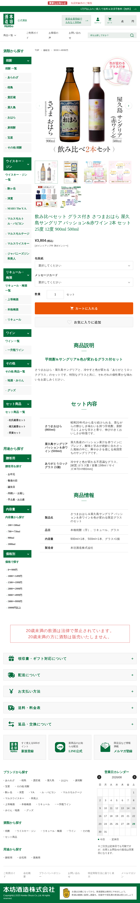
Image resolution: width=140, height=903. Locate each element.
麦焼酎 (12, 127)
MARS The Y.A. (17, 208)
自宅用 (22, 857)
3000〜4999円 (61, 50)
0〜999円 (12, 570)
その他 (10, 363)
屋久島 (12, 107)
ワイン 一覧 (12, 341)
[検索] (132, 35)
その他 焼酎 (15, 147)
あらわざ (13, 77)
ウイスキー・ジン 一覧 (16, 177)
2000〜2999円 (15, 588)
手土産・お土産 (16, 499)
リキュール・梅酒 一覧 (17, 288)
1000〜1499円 (15, 576)
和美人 (34, 798)
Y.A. (33, 792)
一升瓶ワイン (16, 349)
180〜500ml (14, 525)
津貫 (10, 198)
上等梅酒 (13, 299)
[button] (46, 172)
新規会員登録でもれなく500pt (73, 20)
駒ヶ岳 (12, 188)
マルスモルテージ (18, 233)
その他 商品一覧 (15, 371)
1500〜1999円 (15, 582)
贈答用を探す (13, 466)
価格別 (46, 50)
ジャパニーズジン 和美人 (18, 256)
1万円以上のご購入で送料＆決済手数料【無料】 (106, 9)
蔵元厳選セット (17, 426)
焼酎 (9, 60)
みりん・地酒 (12, 810)
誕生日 (11, 487)
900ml (11, 538)
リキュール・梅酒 (15, 274)
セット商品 (13, 404)
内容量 (10, 509)
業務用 (36, 857)
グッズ (12, 390)
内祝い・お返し (16, 493)
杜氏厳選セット (17, 420)
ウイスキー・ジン (15, 163)
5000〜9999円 (15, 601)
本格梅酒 (13, 309)
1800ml (11, 544)
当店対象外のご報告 (70, 3)
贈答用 (10, 458)
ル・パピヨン (49, 792)
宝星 (10, 137)
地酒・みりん (16, 380)
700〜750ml (14, 531)
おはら (12, 117)
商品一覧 (8, 35)
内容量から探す (14, 517)
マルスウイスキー (18, 243)
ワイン (10, 333)
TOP (37, 50)
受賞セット (15, 433)
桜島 (10, 87)
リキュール (14, 319)
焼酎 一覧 (11, 68)
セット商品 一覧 (15, 412)
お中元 (11, 474)
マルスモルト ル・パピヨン (16, 221)
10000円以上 (14, 607)
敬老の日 (12, 480)
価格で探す (12, 561)
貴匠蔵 (12, 97)
